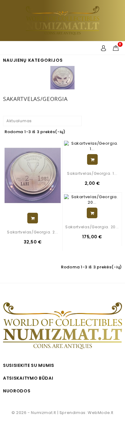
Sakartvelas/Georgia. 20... (92, 226)
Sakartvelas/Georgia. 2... (32, 232)
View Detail (32, 218)
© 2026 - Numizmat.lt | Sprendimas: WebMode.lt (62, 412)
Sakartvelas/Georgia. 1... (92, 173)
